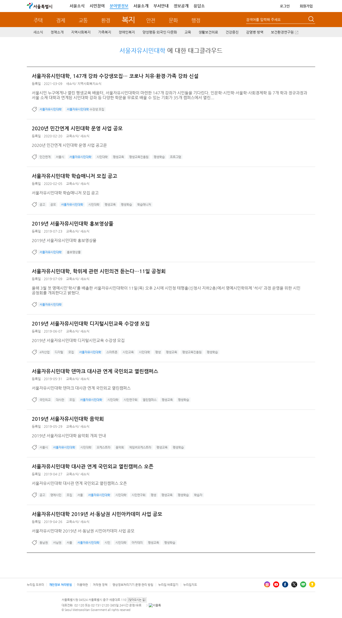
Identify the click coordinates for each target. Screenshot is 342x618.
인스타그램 (267, 584)
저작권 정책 (100, 584)
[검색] (311, 20)
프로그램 (175, 157)
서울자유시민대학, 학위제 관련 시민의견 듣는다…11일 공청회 (99, 271)
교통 (83, 20)
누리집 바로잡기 (168, 584)
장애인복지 (127, 32)
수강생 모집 (85, 109)
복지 (128, 19)
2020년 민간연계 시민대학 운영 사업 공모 (77, 128)
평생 (158, 352)
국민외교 (45, 399)
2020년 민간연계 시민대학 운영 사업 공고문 (69, 145)
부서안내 (160, 6)
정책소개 (57, 32)
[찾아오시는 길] (137, 599)
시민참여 (97, 6)
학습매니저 (144, 204)
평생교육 (118, 157)
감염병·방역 (254, 32)
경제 (60, 20)
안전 (150, 20)
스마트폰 (111, 352)
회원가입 (306, 6)
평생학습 (159, 157)
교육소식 (72, 136)
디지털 (59, 352)
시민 (107, 542)
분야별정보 (119, 6)
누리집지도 (190, 584)
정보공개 (181, 6)
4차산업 (45, 352)
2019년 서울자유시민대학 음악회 (68, 419)
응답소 (199, 6)
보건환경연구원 (282, 32)
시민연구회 (130, 399)
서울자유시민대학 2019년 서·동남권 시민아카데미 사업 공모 (97, 514)
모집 (71, 352)
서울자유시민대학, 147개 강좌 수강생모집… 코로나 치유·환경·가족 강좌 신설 (115, 76)
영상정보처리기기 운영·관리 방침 (132, 584)
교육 (188, 32)
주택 (38, 20)
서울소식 (77, 6)
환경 (105, 20)
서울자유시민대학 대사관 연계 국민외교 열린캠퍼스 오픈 (92, 466)
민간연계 (45, 157)
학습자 (198, 495)
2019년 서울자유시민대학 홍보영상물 (72, 224)
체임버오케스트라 (140, 447)
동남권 (44, 542)
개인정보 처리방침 (60, 584)
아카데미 (137, 542)
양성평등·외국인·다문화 (159, 32)
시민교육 (128, 352)
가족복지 (104, 32)
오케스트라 (103, 447)
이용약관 (82, 584)
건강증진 (232, 32)
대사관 (60, 399)
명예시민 (55, 495)
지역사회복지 (81, 32)
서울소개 (140, 6)
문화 (173, 20)
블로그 (303, 584)
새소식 (38, 32)
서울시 (60, 157)
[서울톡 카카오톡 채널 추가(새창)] (155, 605)
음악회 (120, 447)
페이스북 (285, 584)
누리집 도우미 (35, 584)
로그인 (285, 6)
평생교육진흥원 (138, 157)
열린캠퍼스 (149, 399)
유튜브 (276, 584)
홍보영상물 (74, 252)
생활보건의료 (208, 32)
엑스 (294, 584)
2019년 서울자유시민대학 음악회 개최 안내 (69, 435)
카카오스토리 (312, 584)
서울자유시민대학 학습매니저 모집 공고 (74, 176)
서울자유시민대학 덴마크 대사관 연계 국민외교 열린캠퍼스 (95, 371)
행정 (195, 20)
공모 (53, 204)
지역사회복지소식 (89, 83)
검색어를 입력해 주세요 (263, 20)
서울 (80, 495)
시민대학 (102, 157)
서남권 (57, 542)
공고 (42, 204)
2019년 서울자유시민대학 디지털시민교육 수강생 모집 (91, 324)
